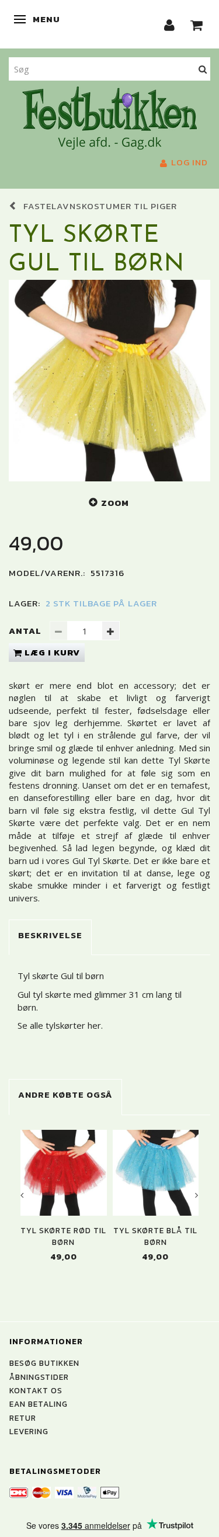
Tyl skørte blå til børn (155, 1236)
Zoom (115, 502)
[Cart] (197, 24)
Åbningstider (39, 1377)
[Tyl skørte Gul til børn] (109, 380)
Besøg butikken (44, 1363)
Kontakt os (35, 1390)
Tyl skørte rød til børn (63, 1236)
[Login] (170, 24)
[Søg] (203, 69)
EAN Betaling (38, 1404)
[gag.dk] (109, 117)
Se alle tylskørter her (59, 1025)
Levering (28, 1431)
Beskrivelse (50, 935)
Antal (26, 630)
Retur (22, 1418)
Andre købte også (65, 1094)
